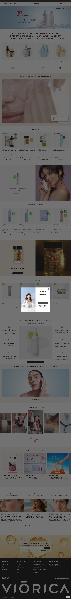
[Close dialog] (49, 289)
